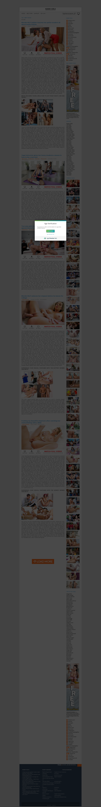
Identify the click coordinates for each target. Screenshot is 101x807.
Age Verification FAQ (50, 234)
